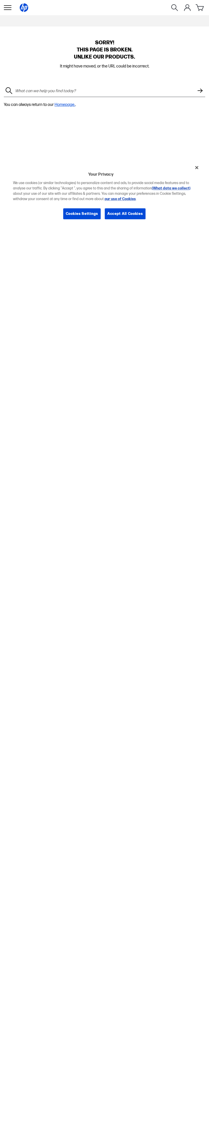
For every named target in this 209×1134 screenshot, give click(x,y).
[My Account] (187, 8)
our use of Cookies (120, 199)
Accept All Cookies (125, 214)
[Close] (196, 167)
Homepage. (65, 104)
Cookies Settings (82, 214)
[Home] (24, 8)
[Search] (174, 8)
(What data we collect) (171, 188)
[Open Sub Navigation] (8, 8)
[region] (104, 194)
